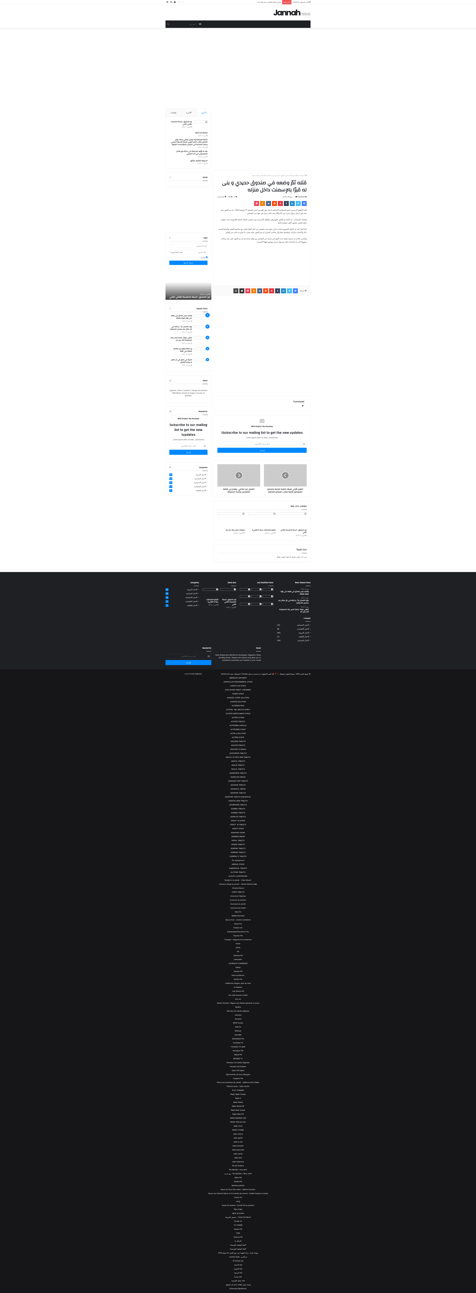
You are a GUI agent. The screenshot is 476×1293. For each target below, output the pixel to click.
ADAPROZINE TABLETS (238, 805)
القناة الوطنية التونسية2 (238, 1249)
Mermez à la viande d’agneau (238, 1011)
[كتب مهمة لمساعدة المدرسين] (268, 607)
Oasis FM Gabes (238, 1070)
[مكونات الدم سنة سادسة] (231, 520)
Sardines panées (238, 1185)
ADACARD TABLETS (238, 741)
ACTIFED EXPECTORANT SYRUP (238, 714)
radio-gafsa (238, 1138)
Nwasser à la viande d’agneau (238, 1062)
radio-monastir (238, 1146)
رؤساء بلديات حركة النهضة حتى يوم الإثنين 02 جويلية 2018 (238, 1253)
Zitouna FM (238, 1237)
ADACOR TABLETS (238, 745)
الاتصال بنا (238, 1241)
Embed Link (238, 928)
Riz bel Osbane (238, 1166)
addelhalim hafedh (238, 832)
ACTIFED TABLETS (238, 721)
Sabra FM (238, 1177)
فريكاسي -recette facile (238, 1257)
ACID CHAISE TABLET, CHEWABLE (238, 690)
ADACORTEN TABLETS (238, 753)
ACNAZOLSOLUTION (238, 702)
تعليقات (173, 112)
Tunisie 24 (238, 1221)
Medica (238, 1007)
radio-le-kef (238, 1142)
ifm (238, 951)
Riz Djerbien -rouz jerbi (238, 1170)
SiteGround (225, 674)
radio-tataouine (238, 1162)
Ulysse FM (238, 1229)
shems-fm (238, 1197)
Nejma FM (238, 1055)
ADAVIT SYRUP (238, 829)
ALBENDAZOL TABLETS (238, 868)
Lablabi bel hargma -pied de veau (238, 983)
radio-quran (238, 1154)
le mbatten (238, 987)
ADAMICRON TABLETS (238, 773)
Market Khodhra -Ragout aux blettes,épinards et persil (238, 1003)
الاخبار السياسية (200, 479)
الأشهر (203, 112)
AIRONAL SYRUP (238, 864)
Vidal (238, 1233)
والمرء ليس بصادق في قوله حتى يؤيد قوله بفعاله (181, 317)
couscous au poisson (238, 900)
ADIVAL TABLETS (238, 840)
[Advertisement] (238, 67)
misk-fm (238, 1027)
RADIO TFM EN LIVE (238, 1122)
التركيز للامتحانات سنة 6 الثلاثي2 (264, 530)
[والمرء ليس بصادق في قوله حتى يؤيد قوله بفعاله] (201, 319)
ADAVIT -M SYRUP (238, 821)
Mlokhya (238, 1031)
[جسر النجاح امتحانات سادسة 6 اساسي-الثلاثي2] (256, 598)
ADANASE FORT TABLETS (238, 781)
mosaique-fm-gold (238, 1047)
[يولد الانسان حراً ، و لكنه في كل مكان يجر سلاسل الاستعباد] (201, 330)
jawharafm (238, 959)
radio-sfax (238, 1158)
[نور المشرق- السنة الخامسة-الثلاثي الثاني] (293, 520)
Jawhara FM (238, 955)
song (238, 1201)
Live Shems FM (238, 991)
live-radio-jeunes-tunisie (238, 995)
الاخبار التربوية (201, 475)
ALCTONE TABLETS (238, 872)
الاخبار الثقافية (201, 490)
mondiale (238, 1035)
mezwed (238, 1015)
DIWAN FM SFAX (238, 916)
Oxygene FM (238, 1078)
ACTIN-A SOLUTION (238, 733)
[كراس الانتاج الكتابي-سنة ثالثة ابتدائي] (245, 598)
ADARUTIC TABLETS (238, 817)
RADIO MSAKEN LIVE (238, 1118)
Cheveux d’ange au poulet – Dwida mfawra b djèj (238, 884)
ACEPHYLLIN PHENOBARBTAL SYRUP (238, 682)
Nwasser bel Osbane (238, 1066)
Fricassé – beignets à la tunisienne (238, 940)
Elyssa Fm (238, 924)
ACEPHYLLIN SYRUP (238, 686)
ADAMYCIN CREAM (238, 777)
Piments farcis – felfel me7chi (238, 1086)
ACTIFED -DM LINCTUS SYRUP (238, 710)
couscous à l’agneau (238, 896)
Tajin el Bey (238, 1209)
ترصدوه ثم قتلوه (201, 132)
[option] (188, 286)
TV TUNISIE (238, 1225)
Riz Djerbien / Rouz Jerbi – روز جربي (238, 1174)
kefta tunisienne (238, 975)
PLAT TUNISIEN (238, 1090)
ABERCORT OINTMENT (238, 678)
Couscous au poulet (238, 904)
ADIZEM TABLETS (238, 844)
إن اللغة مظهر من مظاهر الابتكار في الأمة (183, 350)
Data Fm (238, 912)
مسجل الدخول (291, 557)
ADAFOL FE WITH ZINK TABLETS (238, 757)
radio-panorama (238, 1150)
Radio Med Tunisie (238, 1110)
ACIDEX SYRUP (238, 694)
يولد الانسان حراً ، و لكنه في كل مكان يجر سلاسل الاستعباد (181, 328)
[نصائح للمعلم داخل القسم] (256, 607)
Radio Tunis (238, 1126)
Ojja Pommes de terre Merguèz (238, 1074)
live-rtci (238, 999)
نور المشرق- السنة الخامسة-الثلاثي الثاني (294, 531)
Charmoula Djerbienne (238, 1289)
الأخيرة (189, 112)
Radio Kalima (238, 1102)
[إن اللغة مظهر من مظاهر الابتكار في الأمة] (201, 352)
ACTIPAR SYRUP (238, 737)
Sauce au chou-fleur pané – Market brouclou (238, 1189)
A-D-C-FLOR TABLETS (193, 674)
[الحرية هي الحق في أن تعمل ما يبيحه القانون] (201, 363)
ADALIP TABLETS (238, 765)
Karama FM (238, 971)
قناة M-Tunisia (238, 1261)
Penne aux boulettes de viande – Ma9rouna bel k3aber (238, 1082)
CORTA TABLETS (238, 892)
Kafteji (238, 967)
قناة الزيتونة (238, 1273)
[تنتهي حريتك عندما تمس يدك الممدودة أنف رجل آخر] (201, 341)
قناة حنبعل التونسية (238, 1281)
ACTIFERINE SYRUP (238, 729)
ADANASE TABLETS (238, 785)
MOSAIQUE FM (238, 1039)
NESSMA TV (238, 1059)
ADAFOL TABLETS (238, 761)
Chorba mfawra (238, 888)
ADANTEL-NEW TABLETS (238, 801)
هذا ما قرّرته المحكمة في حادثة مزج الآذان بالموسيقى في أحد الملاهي (192, 152)
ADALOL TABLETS (238, 769)
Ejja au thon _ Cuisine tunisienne (238, 920)
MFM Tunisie (238, 1023)
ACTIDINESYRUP (238, 706)
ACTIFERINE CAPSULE (238, 725)
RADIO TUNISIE (238, 1130)
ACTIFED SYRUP (238, 717)
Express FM (238, 936)
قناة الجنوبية (238, 1269)
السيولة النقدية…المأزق (199, 160)
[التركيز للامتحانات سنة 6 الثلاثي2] (262, 520)
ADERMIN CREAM (238, 836)
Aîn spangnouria (238, 860)
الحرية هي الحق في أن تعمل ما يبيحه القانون (181, 361)
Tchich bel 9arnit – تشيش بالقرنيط (238, 1217)
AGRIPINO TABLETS (238, 848)
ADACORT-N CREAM (238, 749)
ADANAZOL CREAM (238, 789)
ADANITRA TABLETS (238, 793)
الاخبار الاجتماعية (200, 483)
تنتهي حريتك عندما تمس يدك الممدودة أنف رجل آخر (181, 339)
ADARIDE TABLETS (238, 809)
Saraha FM (238, 1181)
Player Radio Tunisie (238, 1094)
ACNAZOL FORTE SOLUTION (238, 698)
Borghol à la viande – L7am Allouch (238, 880)
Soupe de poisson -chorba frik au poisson (238, 1205)
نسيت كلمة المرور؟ (177, 252)
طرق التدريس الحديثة (273, 2)
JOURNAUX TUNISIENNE (238, 963)
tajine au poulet (238, 1213)
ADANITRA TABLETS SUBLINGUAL (238, 797)
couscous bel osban (238, 908)
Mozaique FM (238, 1051)
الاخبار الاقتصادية (200, 487)
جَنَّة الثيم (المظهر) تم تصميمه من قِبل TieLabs (258, 674)
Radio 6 (238, 1098)
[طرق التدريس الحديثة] (245, 607)
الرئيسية (302, 175)
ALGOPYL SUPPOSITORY (238, 876)
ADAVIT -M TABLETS (238, 825)
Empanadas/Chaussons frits (238, 932)
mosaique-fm (238, 1043)
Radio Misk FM (238, 1114)
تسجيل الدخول (188, 263)
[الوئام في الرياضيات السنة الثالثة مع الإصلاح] (268, 598)
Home (238, 944)
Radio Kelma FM (238, 1106)
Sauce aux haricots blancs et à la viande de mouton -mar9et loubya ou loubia (238, 1193)
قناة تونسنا (238, 1277)
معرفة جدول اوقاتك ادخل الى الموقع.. (238, 1285)
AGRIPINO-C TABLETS (238, 856)
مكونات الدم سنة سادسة (235, 530)
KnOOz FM (238, 979)
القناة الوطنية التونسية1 (238, 1245)
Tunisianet (301, 197)
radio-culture (238, 1134)
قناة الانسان (238, 1265)
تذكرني (203, 257)
